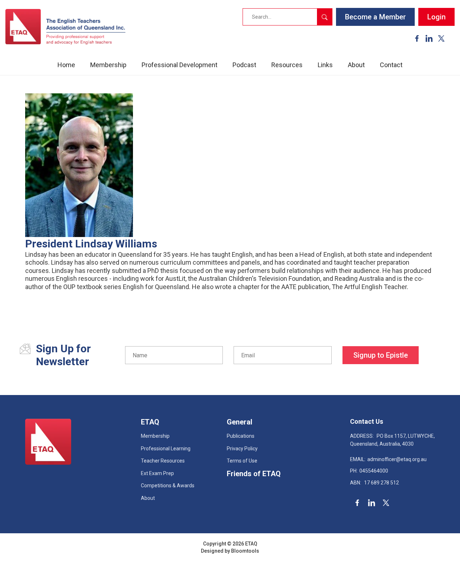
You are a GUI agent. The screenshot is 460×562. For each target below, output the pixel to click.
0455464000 (369, 471)
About (356, 65)
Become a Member (375, 17)
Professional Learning (165, 448)
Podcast (244, 65)
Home (66, 65)
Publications (240, 436)
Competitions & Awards (167, 485)
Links (325, 65)
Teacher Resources (163, 461)
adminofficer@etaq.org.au (388, 459)
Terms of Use (242, 461)
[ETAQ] (65, 27)
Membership (108, 65)
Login (436, 17)
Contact (391, 65)
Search (324, 16)
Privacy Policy (242, 448)
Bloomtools (245, 551)
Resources (287, 65)
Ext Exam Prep (157, 473)
